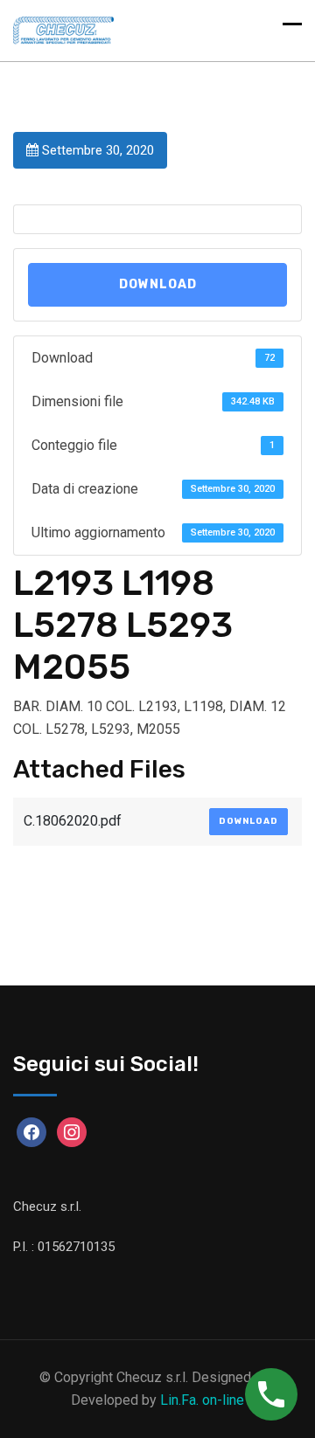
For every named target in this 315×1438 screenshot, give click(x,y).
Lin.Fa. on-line (202, 1400)
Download (158, 284)
